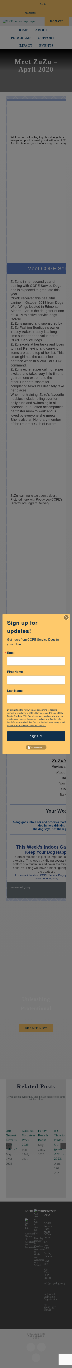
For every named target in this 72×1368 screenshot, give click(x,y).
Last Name (15, 690)
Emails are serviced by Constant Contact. (26, 725)
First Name (15, 671)
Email (11, 652)
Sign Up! (36, 736)
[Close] (66, 617)
